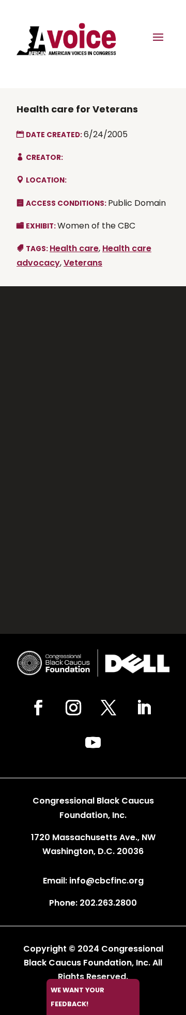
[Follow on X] (108, 707)
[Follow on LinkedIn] (143, 707)
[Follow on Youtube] (93, 742)
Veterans (83, 263)
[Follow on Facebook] (38, 707)
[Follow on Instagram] (73, 707)
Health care (74, 248)
